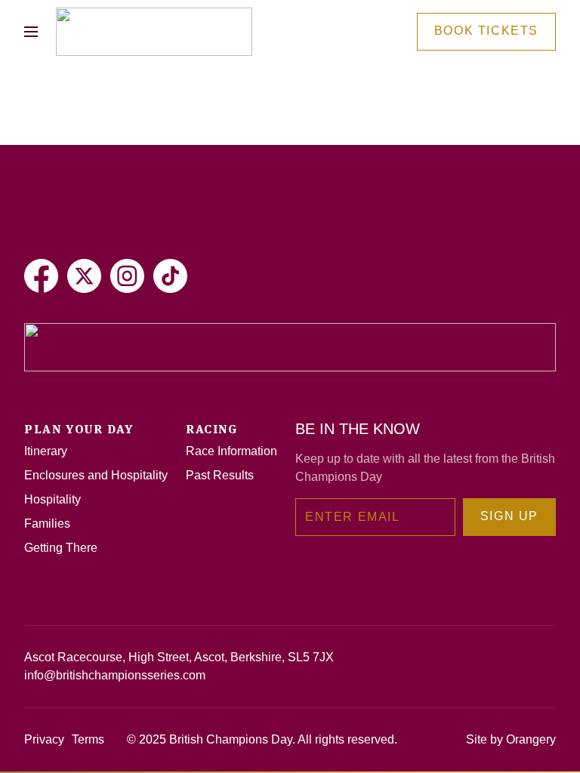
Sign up (509, 516)
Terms (88, 739)
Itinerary (45, 451)
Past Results (220, 475)
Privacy (44, 739)
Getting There (60, 547)
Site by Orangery (511, 739)
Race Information (231, 451)
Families (47, 523)
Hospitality (52, 499)
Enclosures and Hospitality (96, 475)
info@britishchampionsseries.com (114, 675)
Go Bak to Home (102, 137)
